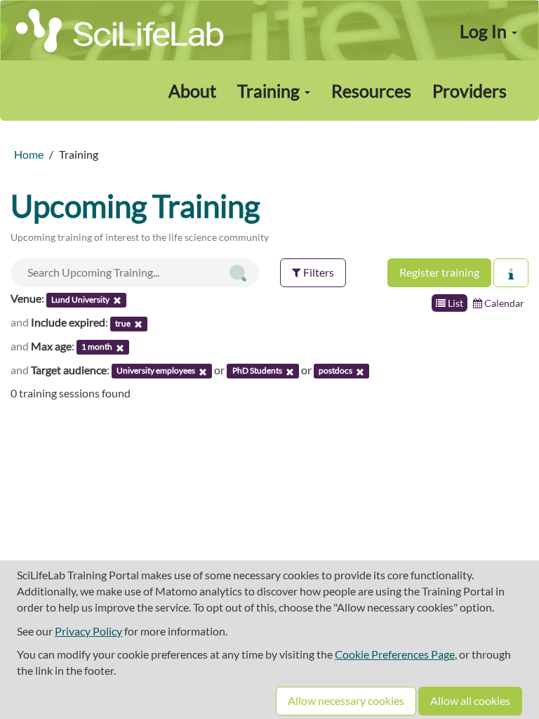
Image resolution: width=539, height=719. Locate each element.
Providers (469, 90)
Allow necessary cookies (346, 700)
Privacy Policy (88, 631)
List (454, 303)
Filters (317, 272)
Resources (371, 90)
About (192, 90)
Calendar (503, 303)
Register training (439, 272)
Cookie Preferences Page (395, 654)
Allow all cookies (470, 700)
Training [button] (270, 90)
